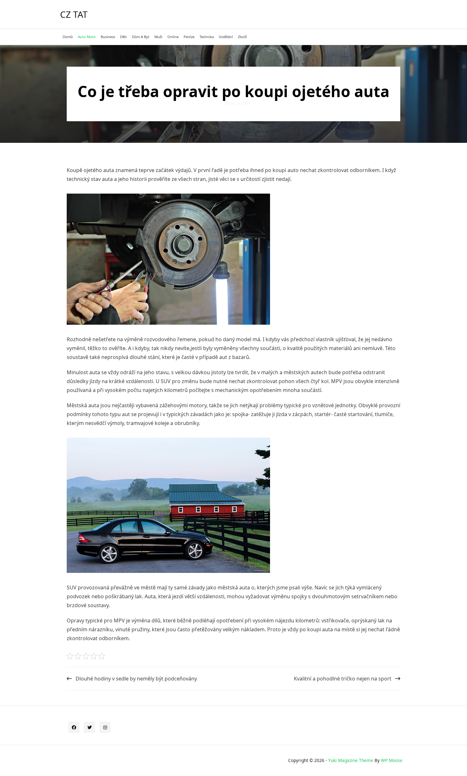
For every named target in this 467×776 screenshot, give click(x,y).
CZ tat (74, 14)
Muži (158, 36)
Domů (68, 36)
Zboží (242, 36)
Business (108, 36)
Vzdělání (226, 36)
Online (173, 36)
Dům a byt (140, 36)
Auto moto (87, 36)
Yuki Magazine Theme (350, 760)
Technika (207, 36)
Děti (123, 36)
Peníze (189, 36)
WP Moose (392, 760)
